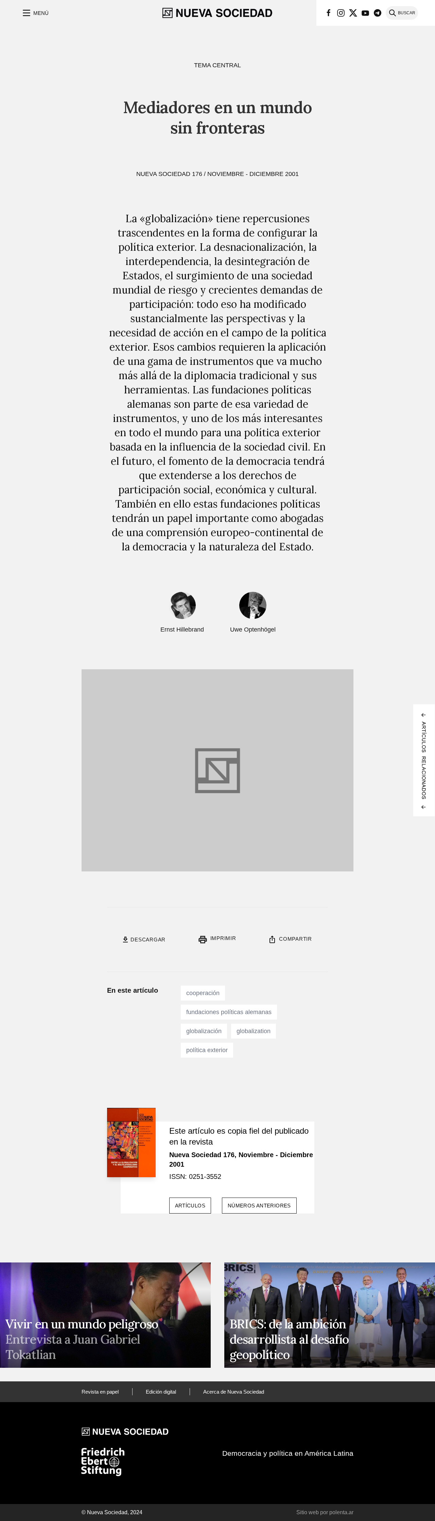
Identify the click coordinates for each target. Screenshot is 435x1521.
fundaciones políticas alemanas (229, 1012)
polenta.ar (341, 1512)
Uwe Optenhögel (253, 629)
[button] (35, 13)
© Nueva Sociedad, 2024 (112, 1512)
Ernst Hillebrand (182, 629)
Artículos (190, 1205)
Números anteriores (259, 1205)
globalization (254, 1031)
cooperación (203, 993)
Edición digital (161, 1392)
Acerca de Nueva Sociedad (233, 1392)
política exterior (207, 1050)
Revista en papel (100, 1392)
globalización (204, 1031)
